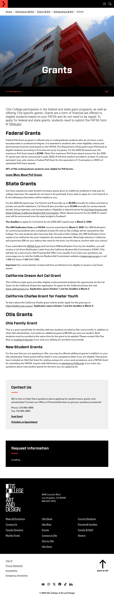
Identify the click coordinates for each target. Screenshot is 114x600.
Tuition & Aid (43, 11)
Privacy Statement (14, 566)
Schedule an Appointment (24, 421)
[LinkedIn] (71, 584)
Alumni (82, 535)
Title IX (9, 561)
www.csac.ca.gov (90, 256)
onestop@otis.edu (23, 339)
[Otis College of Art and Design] (4, 4)
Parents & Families (87, 524)
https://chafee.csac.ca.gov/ (19, 305)
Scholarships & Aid (63, 11)
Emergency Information (17, 575)
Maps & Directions (15, 518)
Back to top (102, 571)
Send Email (17, 416)
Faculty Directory (14, 529)
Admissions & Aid (24, 11)
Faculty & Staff (85, 529)
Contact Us (11, 524)
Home (9, 11)
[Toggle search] (110, 4)
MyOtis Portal (13, 535)
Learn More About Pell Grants (24, 175)
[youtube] (43, 584)
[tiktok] (65, 584)
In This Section (13, 91)
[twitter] (54, 584)
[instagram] (48, 584)
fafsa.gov (15, 124)
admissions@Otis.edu (72, 363)
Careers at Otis (49, 535)
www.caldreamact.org (17, 288)
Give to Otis (48, 540)
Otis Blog (46, 524)
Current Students (87, 518)
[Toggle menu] (104, 4)
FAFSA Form (33, 246)
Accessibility (11, 570)
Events (45, 529)
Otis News (47, 518)
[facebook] (59, 584)
